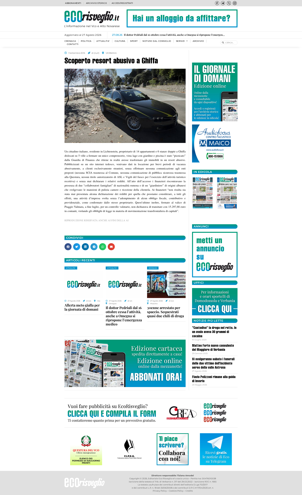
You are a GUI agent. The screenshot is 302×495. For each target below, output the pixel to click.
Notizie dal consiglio (157, 41)
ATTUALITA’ (103, 41)
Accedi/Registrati (122, 3)
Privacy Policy (160, 490)
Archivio (198, 41)
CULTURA (120, 41)
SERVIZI (180, 41)
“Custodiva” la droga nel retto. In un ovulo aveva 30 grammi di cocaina (214, 332)
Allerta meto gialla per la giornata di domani (82, 307)
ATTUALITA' (71, 268)
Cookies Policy (176, 490)
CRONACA (70, 41)
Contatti (72, 44)
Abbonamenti (73, 3)
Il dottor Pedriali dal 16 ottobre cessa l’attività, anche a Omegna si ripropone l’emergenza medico (124, 315)
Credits (189, 490)
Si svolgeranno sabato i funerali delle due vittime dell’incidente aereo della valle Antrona (213, 364)
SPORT (134, 41)
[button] (68, 246)
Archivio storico (96, 3)
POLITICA (86, 41)
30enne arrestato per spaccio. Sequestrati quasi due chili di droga (165, 311)
